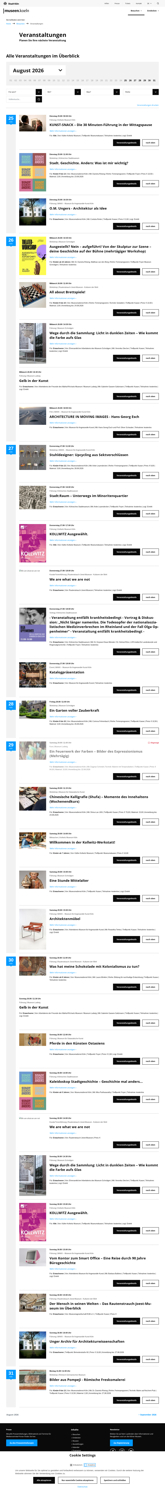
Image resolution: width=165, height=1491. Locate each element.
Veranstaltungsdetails (126, 142)
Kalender (75, 1447)
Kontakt (139, 3)
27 (135, 80)
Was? (88, 92)
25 (125, 80)
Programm (76, 1450)
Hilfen (108, 4)
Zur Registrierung (121, 1443)
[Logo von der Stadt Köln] (11, 3)
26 (130, 80)
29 (144, 80)
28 (140, 80)
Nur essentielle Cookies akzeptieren (78, 1480)
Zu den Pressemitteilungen (22, 1443)
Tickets (127, 3)
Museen (75, 1441)
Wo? (49, 92)
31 (154, 80)
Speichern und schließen (115, 1480)
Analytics (91, 1465)
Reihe (127, 92)
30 (149, 80)
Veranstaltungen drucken (148, 105)
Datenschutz (83, 1487)
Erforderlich (77, 1465)
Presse (117, 3)
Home (8, 24)
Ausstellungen (77, 1444)
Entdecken (76, 1438)
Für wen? (12, 92)
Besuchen (20, 24)
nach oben (150, 142)
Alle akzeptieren (44, 1480)
